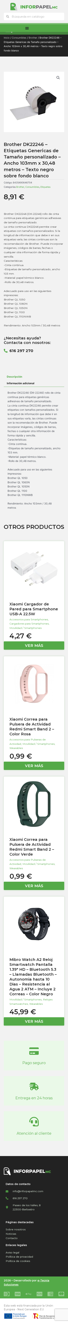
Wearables (16, 748)
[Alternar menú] (27, 28)
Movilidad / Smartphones (25, 627)
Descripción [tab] (14, 376)
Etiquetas (45, 186)
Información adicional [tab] (20, 383)
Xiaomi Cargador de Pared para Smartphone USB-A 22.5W (33, 609)
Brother (33, 37)
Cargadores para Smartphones (29, 623)
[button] (58, 77)
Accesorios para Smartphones (28, 619)
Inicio (7, 37)
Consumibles (19, 37)
